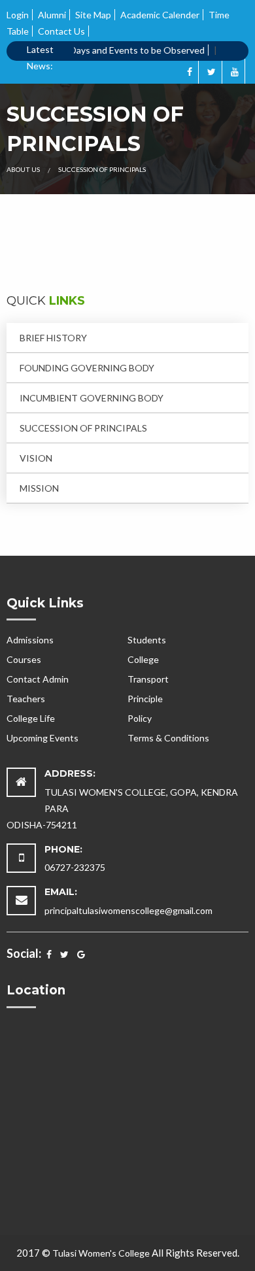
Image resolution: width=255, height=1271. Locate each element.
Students (147, 639)
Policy (140, 718)
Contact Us (61, 31)
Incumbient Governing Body (91, 397)
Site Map (93, 14)
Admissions (30, 639)
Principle (145, 698)
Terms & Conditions (168, 737)
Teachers (26, 698)
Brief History (53, 337)
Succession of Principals (83, 427)
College (143, 659)
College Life (31, 718)
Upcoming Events (42, 737)
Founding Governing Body (87, 367)
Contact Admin (38, 679)
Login (18, 14)
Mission (39, 488)
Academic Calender (159, 14)
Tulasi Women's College (101, 1253)
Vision (36, 458)
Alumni (52, 14)
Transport (148, 679)
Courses (24, 659)
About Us (23, 169)
